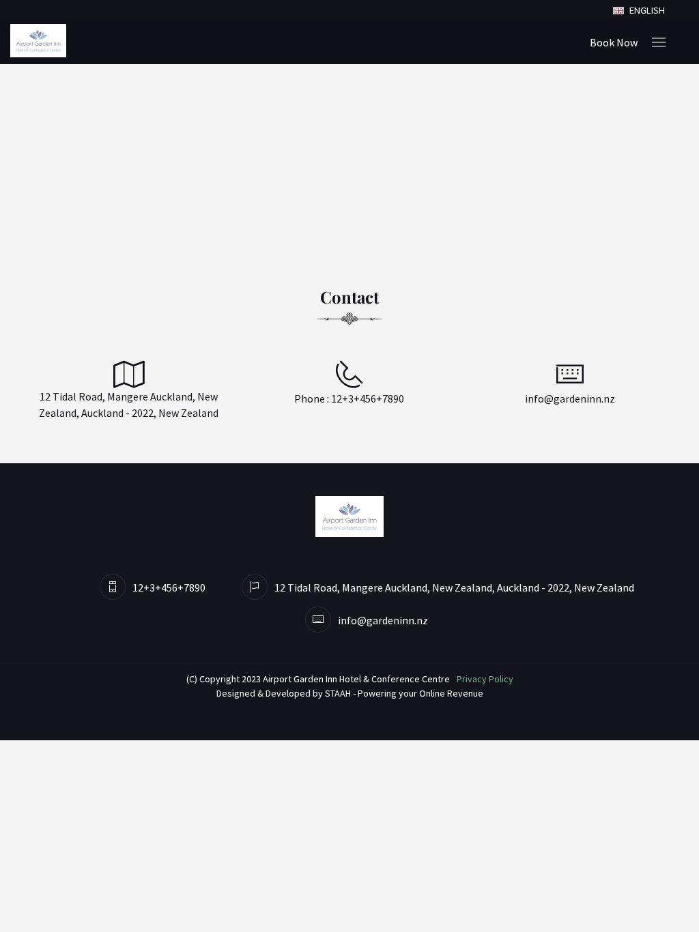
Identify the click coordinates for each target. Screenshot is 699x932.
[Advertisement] (349, 166)
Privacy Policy (485, 679)
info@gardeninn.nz (570, 398)
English (646, 10)
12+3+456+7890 (367, 398)
